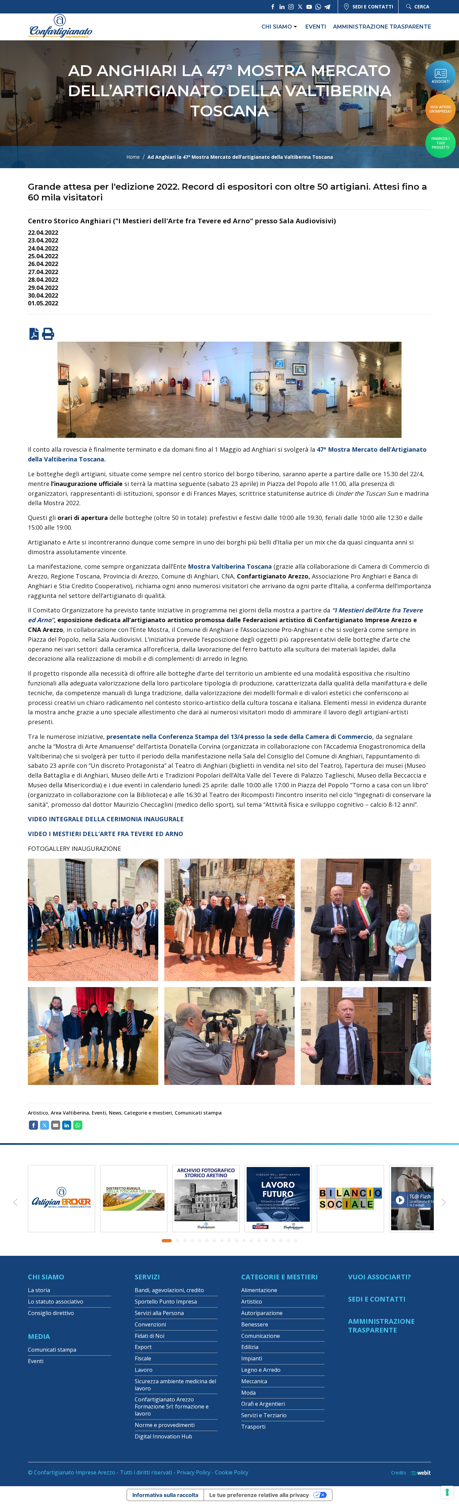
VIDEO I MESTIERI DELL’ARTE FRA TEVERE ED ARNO (105, 834)
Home (133, 157)
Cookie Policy (231, 1472)
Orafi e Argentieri (263, 1403)
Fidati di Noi (149, 1336)
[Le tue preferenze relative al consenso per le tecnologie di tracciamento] (447, 1492)
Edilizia (249, 1347)
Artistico (38, 1113)
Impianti (251, 1358)
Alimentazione (259, 1290)
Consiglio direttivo (51, 1313)
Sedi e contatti (372, 6)
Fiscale (143, 1358)
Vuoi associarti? (379, 1276)
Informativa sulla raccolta (165, 1495)
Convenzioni (150, 1324)
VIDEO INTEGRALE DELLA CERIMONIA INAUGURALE (106, 819)
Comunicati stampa (198, 1113)
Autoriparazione (262, 1313)
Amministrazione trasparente (382, 27)
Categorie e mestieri (148, 1113)
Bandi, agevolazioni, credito (169, 1290)
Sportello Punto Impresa (166, 1301)
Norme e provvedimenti (165, 1425)
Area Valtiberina (70, 1113)
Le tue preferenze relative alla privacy (259, 1495)
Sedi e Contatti (377, 1299)
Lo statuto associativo (55, 1301)
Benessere (254, 1324)
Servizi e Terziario (264, 1415)
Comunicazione (260, 1336)
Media (39, 1336)
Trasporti (253, 1426)
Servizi (147, 1276)
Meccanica (254, 1381)
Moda (248, 1392)
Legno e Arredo (261, 1370)
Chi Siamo (46, 1276)
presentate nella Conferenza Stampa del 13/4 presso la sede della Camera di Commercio (239, 736)
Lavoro (144, 1370)
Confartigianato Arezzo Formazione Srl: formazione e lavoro (172, 1406)
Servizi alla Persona (159, 1313)
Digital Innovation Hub (163, 1436)
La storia (39, 1290)
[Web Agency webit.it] (418, 1472)
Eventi (315, 27)
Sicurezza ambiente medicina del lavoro (175, 1385)
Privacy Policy (193, 1472)
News (115, 1113)
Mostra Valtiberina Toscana (230, 566)
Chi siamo (276, 27)
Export (143, 1347)
